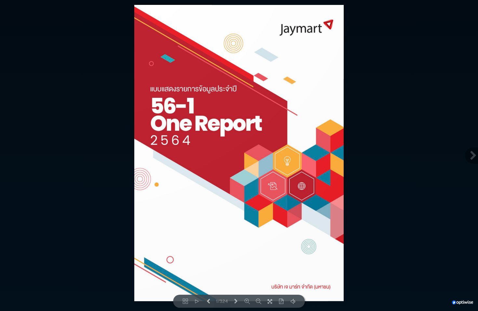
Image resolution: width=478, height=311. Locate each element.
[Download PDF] (281, 301)
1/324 (222, 301)
